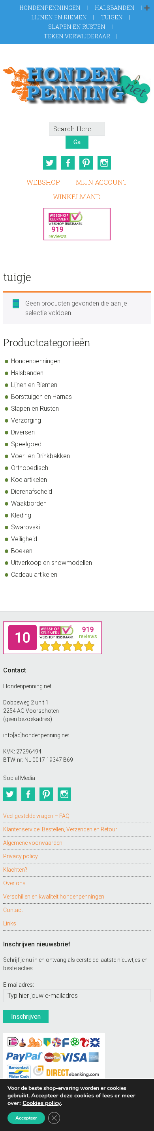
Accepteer (26, 1118)
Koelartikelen (29, 479)
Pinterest (86, 163)
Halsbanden (115, 7)
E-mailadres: (18, 985)
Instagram (104, 163)
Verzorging (26, 420)
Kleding (21, 515)
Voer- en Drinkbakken (40, 456)
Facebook (68, 163)
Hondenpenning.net (77, 83)
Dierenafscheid (31, 491)
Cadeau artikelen (34, 574)
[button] (147, 8)
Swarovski (25, 527)
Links (9, 923)
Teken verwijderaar (77, 36)
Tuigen (112, 17)
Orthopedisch (29, 468)
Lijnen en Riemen (59, 17)
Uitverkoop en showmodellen (51, 562)
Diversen (23, 432)
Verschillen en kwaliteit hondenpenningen (53, 896)
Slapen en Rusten (76, 26)
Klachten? (15, 870)
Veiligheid (24, 539)
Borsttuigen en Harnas (41, 396)
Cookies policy (42, 1102)
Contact (13, 910)
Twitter (49, 163)
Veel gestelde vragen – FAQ (36, 816)
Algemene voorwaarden (32, 843)
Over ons (14, 883)
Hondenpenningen (50, 7)
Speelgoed (26, 444)
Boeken (21, 551)
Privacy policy (20, 856)
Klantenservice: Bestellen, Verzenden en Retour (60, 829)
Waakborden (29, 503)
